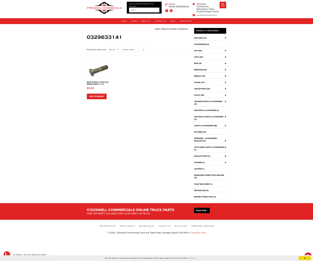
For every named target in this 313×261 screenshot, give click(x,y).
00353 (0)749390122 (179, 5)
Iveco (196, 57)
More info (192, 258)
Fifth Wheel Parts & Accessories (209, 147)
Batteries (198, 132)
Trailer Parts (200, 89)
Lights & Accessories (203, 126)
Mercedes (198, 70)
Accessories (200, 44)
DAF (196, 51)
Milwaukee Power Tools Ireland (209, 175)
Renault (198, 76)
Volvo (197, 95)
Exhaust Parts (201, 156)
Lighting (198, 169)
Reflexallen (199, 190)
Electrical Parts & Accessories (208, 117)
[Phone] (7, 254)
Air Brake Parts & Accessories (208, 101)
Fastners (198, 163)
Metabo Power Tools (204, 197)
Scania (197, 82)
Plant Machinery (202, 184)
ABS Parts (198, 38)
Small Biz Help (199, 232)
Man (196, 63)
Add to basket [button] (96, 96)
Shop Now (201, 210)
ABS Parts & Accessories (205, 110)
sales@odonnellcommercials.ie (207, 15)
